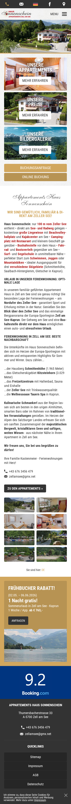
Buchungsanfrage (35, 168)
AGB (35, 775)
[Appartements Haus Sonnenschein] (18, 14)
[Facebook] (50, 4)
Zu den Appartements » (25, 488)
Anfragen (18, 620)
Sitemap (35, 757)
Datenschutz (35, 784)
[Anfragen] (35, 645)
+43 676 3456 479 (7, 4)
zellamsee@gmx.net (21, 4)
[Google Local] (64, 4)
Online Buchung (35, 177)
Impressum (40, 800)
